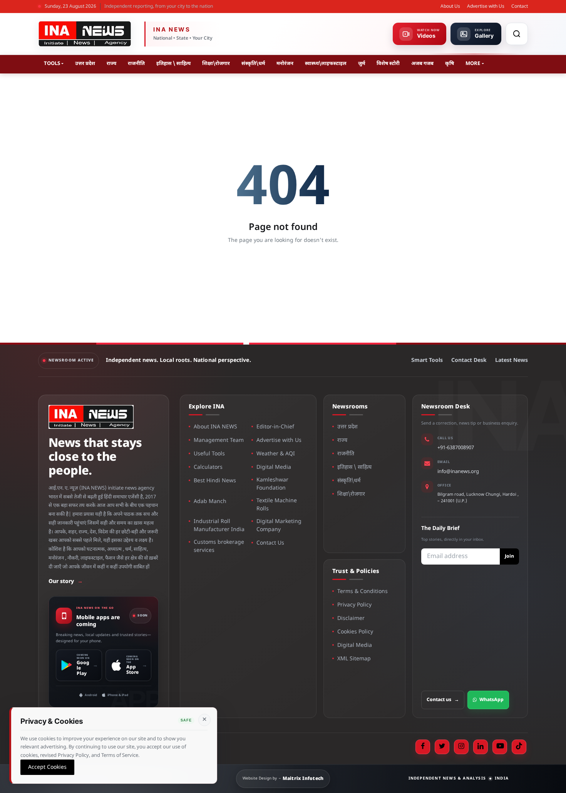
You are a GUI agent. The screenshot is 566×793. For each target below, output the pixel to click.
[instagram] (461, 747)
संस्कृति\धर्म (253, 63)
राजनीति (136, 63)
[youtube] (499, 747)
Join (509, 556)
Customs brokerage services (219, 546)
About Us (450, 6)
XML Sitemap (354, 659)
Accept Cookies (47, 767)
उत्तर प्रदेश (85, 63)
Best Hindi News (215, 481)
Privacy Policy (354, 605)
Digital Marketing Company (278, 525)
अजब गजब (422, 63)
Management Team (219, 440)
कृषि (449, 63)
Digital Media (273, 467)
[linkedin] (480, 747)
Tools (52, 63)
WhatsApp (491, 700)
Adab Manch (210, 501)
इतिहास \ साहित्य (173, 63)
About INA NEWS (215, 427)
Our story (66, 581)
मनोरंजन (284, 63)
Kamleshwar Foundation (272, 484)
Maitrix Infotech (303, 779)
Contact (519, 6)
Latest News (511, 360)
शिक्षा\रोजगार (216, 63)
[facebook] (422, 747)
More (473, 63)
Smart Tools (427, 360)
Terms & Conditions (362, 591)
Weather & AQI (275, 454)
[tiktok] (519, 747)
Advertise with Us (485, 6)
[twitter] (442, 747)
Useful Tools (209, 454)
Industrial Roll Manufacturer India (219, 525)
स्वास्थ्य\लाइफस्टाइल (326, 63)
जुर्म (361, 63)
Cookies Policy (355, 632)
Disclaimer (351, 618)
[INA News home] (84, 34)
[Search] (517, 34)
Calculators (208, 467)
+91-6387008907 (455, 448)
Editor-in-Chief (275, 427)
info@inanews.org (458, 471)
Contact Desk (469, 360)
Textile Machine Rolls (276, 505)
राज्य (111, 63)
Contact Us (270, 543)
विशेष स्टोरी (388, 63)
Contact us (443, 700)
